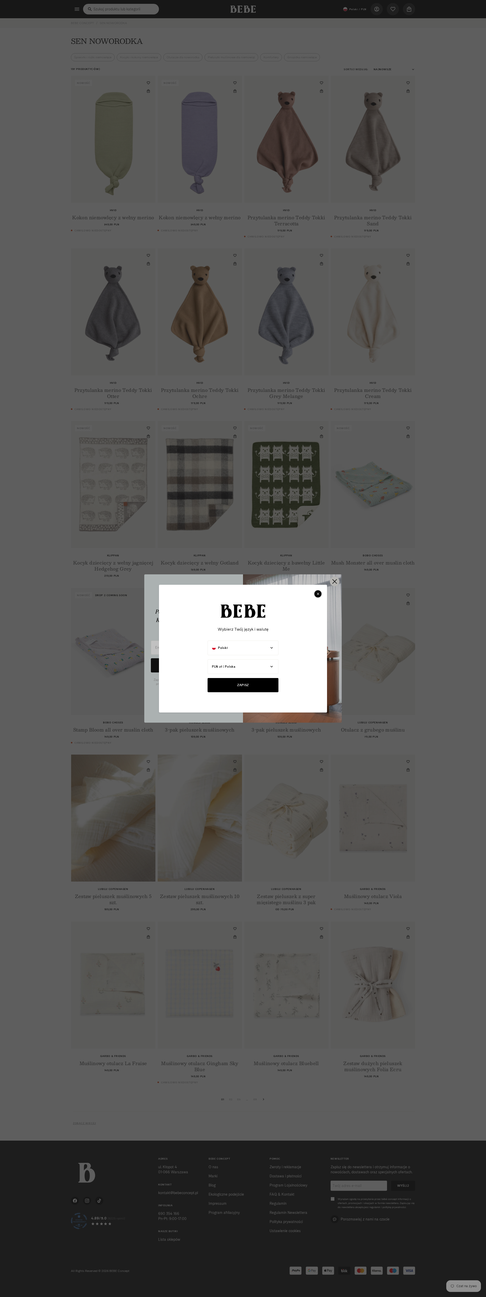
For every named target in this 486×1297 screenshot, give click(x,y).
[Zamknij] (318, 594)
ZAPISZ (243, 685)
